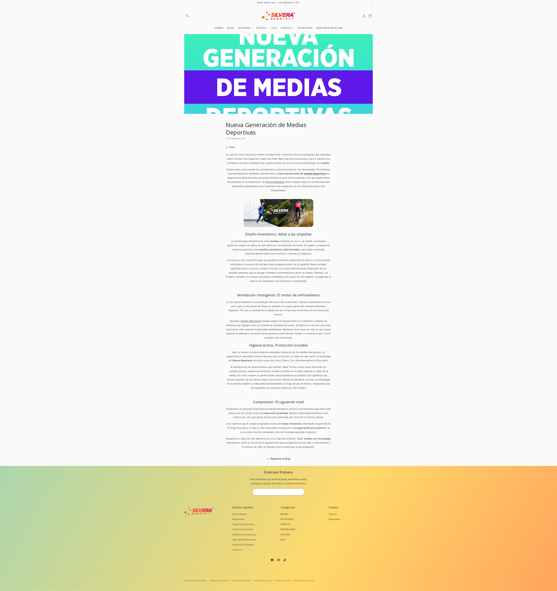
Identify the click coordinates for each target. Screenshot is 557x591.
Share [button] (232, 147)
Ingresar (333, 514)
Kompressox (238, 519)
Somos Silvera (239, 514)
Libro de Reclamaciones (244, 540)
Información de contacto (304, 581)
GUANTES (285, 524)
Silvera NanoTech (198, 581)
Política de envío (283, 581)
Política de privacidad (241, 581)
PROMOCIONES (288, 529)
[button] (187, 16)
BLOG (283, 540)
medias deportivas (315, 173)
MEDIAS (285, 514)
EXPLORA (285, 534)
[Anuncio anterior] (185, 3)
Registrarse (334, 519)
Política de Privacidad (243, 545)
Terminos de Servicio (242, 529)
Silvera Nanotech (275, 182)
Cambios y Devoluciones (244, 534)
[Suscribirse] (301, 491)
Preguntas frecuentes (243, 524)
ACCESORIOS (287, 519)
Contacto (237, 550)
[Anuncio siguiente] (372, 3)
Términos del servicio (263, 581)
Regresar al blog (280, 458)
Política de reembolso (219, 581)
